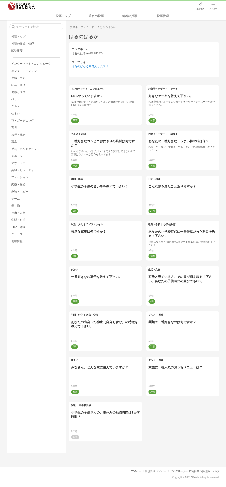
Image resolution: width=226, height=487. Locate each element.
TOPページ (137, 471)
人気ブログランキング (21, 6)
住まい (74, 360)
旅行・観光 (18, 134)
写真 (14, 141)
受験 (73, 405)
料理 (83, 133)
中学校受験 (85, 405)
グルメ (74, 133)
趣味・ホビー (19, 191)
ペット (15, 99)
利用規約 (205, 471)
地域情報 (17, 241)
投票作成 (200, 9)
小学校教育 (169, 224)
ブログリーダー (179, 471)
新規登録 (150, 471)
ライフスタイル (94, 224)
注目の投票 (96, 16)
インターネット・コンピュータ (87, 88)
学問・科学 (77, 179)
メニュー (213, 9)
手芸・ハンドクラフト (25, 148)
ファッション (19, 177)
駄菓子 (174, 133)
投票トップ (63, 16)
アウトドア (18, 163)
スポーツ (17, 156)
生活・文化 (77, 224)
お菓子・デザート (157, 88)
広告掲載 (194, 471)
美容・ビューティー (24, 170)
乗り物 (15, 205)
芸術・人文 (18, 212)
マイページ (162, 471)
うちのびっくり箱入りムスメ (90, 66)
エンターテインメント (25, 70)
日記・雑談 (154, 179)
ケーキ (174, 88)
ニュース (17, 234)
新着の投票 (129, 16)
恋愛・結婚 (18, 184)
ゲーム (15, 198)
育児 (14, 127)
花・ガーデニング (22, 120)
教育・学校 (154, 224)
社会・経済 (18, 85)
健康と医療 (18, 92)
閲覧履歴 (17, 50)
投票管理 (163, 16)
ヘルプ (215, 471)
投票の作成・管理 (22, 43)
